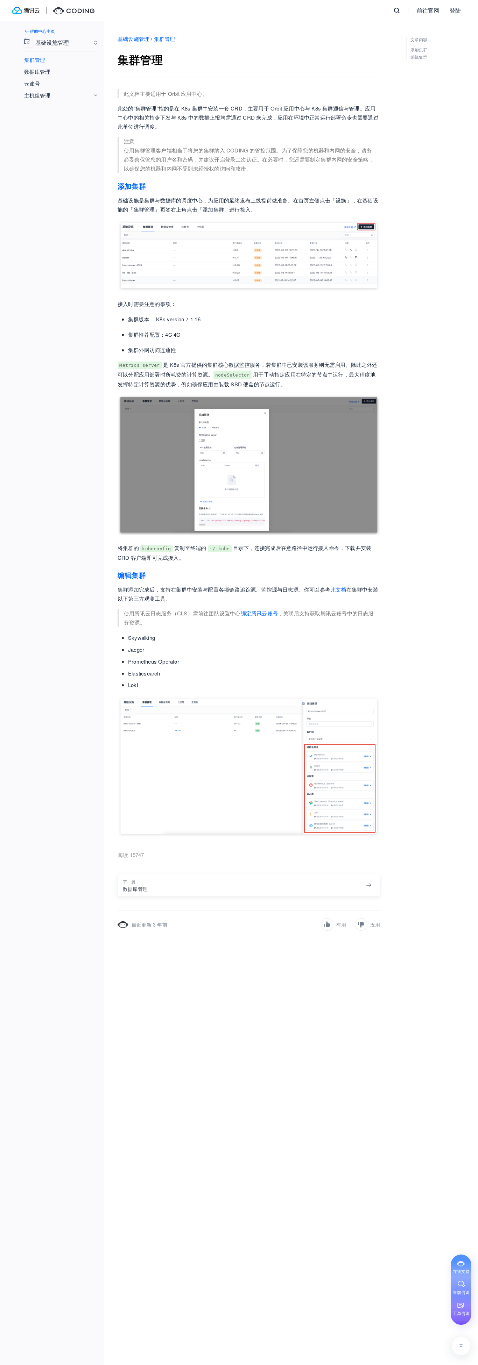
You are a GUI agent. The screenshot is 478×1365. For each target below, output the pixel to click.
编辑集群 (132, 575)
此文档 (338, 589)
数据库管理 (37, 71)
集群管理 (34, 59)
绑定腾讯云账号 (259, 613)
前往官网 (428, 10)
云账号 (32, 83)
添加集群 (132, 186)
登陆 (455, 10)
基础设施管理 (133, 38)
